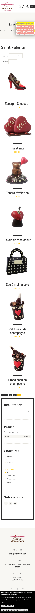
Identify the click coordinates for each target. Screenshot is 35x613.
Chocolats (9, 457)
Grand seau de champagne (17, 382)
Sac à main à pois (17, 284)
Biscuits (8, 483)
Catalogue (15, 30)
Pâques (9, 472)
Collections (9, 460)
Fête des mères (11, 479)
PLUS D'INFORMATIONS (14, 610)
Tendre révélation (17, 193)
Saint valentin (11, 469)
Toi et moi (17, 148)
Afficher (5, 62)
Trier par (5, 56)
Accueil (4, 30)
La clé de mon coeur (17, 240)
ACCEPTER (7, 606)
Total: (25, 437)
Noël (8, 466)
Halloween (10, 463)
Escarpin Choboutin (17, 103)
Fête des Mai (11, 476)
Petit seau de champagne (17, 331)
